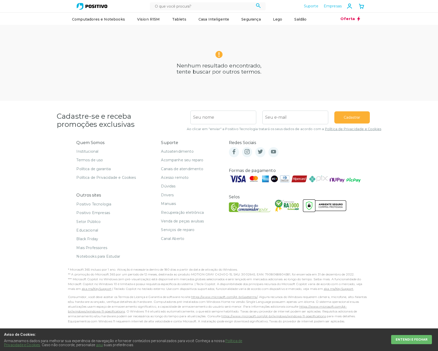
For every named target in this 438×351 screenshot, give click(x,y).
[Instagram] (247, 152)
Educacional (87, 230)
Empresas (333, 6)
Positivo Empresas (93, 212)
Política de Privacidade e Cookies (353, 129)
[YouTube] (273, 152)
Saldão (300, 19)
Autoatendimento (177, 151)
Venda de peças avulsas (182, 221)
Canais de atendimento (182, 169)
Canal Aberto (172, 238)
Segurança (251, 19)
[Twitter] (260, 152)
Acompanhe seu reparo (182, 160)
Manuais (168, 203)
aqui (99, 345)
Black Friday (87, 239)
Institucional (87, 151)
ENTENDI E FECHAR (411, 339)
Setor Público (88, 221)
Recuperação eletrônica (182, 212)
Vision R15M (148, 19)
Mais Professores (91, 247)
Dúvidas (168, 186)
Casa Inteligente (213, 19)
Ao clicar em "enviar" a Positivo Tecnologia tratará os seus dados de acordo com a (284, 129)
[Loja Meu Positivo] (92, 6)
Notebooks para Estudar (98, 256)
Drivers (167, 195)
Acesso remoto (175, 177)
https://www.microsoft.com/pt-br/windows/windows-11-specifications (273, 316)
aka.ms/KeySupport (97, 289)
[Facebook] (233, 152)
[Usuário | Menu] (349, 6)
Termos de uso (89, 160)
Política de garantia (93, 169)
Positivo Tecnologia (93, 204)
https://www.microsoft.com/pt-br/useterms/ (224, 297)
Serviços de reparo (177, 229)
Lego (277, 19)
